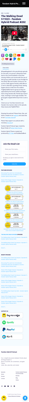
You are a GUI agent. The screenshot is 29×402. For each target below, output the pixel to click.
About (2, 374)
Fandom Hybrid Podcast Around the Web (21, 372)
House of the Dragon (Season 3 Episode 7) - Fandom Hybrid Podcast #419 (12, 281)
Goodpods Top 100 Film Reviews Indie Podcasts (14, 229)
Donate (3, 376)
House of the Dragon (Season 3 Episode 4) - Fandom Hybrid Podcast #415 (12, 302)
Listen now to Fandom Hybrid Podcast (14, 193)
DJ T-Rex (11, 133)
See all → (3, 248)
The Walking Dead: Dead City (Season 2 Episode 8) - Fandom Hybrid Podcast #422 (14, 238)
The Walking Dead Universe (9, 234)
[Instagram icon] (2, 386)
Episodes (3, 372)
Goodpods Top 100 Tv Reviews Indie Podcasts (14, 210)
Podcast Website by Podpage (14, 396)
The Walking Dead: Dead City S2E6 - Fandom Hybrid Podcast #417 (14, 291)
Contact (3, 378)
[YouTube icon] (5, 386)
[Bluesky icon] (8, 386)
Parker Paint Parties (16, 128)
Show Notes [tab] (6, 67)
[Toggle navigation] (24, 3)
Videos (17, 380)
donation (10, 123)
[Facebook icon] (14, 386)
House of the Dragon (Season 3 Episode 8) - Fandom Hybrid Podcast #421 (12, 180)
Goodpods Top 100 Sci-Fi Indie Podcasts (14, 201)
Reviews (17, 375)
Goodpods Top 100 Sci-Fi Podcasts (14, 192)
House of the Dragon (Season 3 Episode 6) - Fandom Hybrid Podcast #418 (12, 286)
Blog (17, 378)
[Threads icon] (11, 386)
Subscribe (14, 164)
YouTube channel (10, 117)
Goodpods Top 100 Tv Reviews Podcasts (14, 219)
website (16, 115)
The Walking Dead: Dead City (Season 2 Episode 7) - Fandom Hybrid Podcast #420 (14, 243)
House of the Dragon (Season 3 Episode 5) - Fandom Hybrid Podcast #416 (12, 297)
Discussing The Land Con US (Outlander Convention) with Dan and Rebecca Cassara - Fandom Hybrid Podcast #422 (12, 174)
